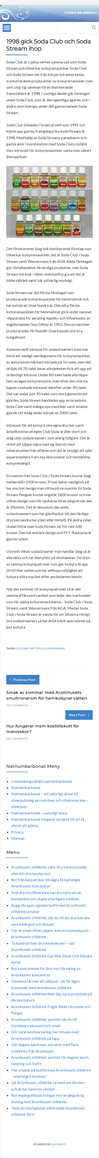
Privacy (17, 832)
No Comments (17, 705)
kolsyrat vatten (27, 648)
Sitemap (18, 838)
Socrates (59, 1144)
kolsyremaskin (53, 648)
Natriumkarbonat (25, 787)
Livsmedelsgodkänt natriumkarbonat (41, 781)
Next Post (77, 715)
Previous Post (24, 680)
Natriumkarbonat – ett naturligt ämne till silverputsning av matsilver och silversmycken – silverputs (49, 800)
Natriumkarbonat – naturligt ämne (39, 813)
